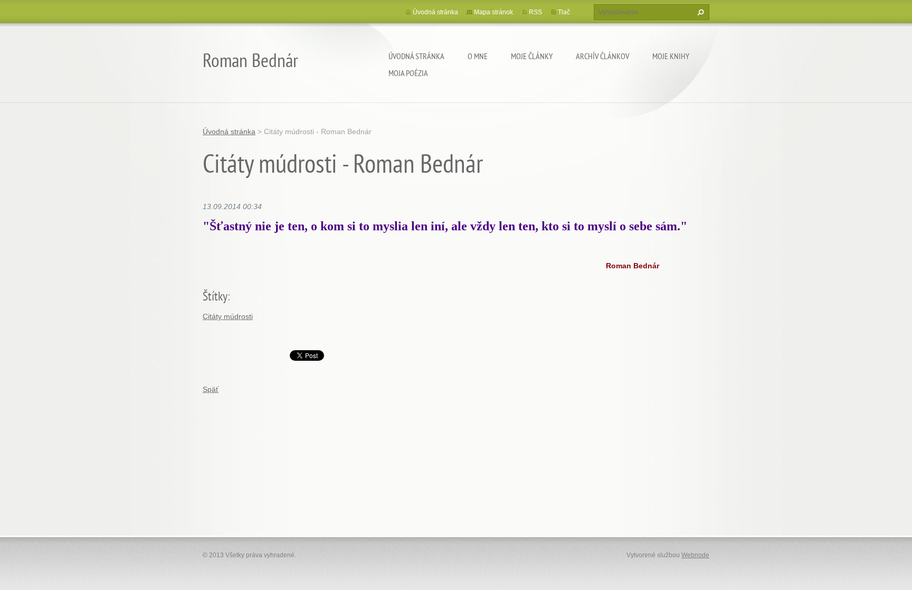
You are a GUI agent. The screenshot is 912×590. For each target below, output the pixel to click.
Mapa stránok (493, 12)
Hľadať (699, 12)
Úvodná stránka (416, 56)
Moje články (532, 56)
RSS (535, 12)
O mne (478, 56)
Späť (210, 389)
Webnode (695, 555)
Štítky (215, 296)
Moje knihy (670, 56)
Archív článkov (602, 56)
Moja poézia (408, 73)
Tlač (564, 12)
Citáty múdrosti (228, 316)
